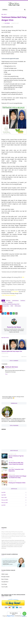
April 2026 (13, 495)
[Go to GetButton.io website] (24, 616)
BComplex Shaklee (5, 576)
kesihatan (23, 300)
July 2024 (13, 505)
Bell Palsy (4, 14)
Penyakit (4, 302)
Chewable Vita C (4, 581)
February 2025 (13, 502)
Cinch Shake (4, 584)
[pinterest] (20, 591)
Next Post (23, 356)
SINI (23, 277)
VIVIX (12, 306)
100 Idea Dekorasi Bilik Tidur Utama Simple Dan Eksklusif (16, 463)
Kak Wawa (7, 23)
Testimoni (10, 302)
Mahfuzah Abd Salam (11, 367)
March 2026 (13, 497)
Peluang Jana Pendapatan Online (17, 482)
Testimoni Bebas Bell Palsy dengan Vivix (10, 304)
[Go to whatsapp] (24, 613)
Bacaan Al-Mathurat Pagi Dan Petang (16, 456)
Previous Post (5, 356)
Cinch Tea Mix (4, 586)
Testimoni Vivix (5, 306)
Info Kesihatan (15, 300)
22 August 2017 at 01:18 (10, 368)
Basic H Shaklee (4, 579)
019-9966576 (14, 291)
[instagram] (7, 591)
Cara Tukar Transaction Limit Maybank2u (16, 470)
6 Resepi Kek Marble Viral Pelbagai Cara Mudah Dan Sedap (17, 476)
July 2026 (13, 492)
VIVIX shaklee (18, 306)
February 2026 (13, 500)
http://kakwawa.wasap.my (9, 295)
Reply (6, 374)
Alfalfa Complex (4, 574)
